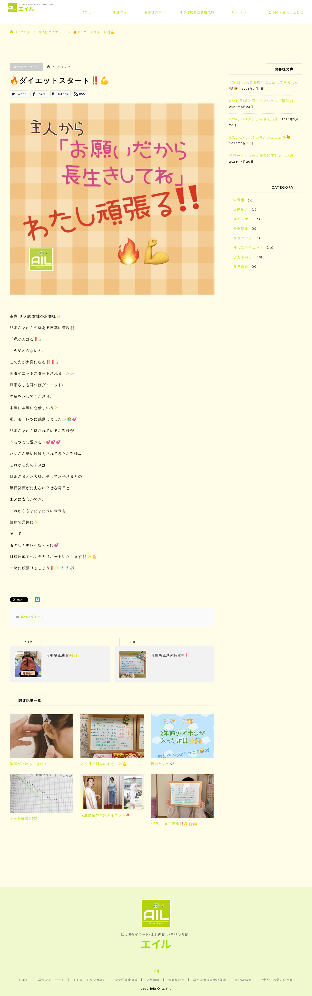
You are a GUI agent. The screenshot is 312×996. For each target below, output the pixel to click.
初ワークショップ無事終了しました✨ (261, 155)
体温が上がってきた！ (29, 764)
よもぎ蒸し (242, 257)
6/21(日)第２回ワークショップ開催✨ (261, 101)
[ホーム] (11, 26)
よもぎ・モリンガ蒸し (89, 979)
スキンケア (242, 219)
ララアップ (242, 238)
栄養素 (239, 200)
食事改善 (240, 266)
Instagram (241, 12)
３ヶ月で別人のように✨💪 (103, 764)
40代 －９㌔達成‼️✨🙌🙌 (174, 823)
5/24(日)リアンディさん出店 (253, 119)
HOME (24, 979)
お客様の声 (153, 12)
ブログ (25, 32)
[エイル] (156, 950)
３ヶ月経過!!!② (23, 818)
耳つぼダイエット (26, 67)
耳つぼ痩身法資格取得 (197, 12)
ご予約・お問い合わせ (285, 12)
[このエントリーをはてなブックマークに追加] (37, 600)
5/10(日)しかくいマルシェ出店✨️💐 (260, 137)
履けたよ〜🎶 (162, 764)
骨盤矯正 (240, 228)
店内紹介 (240, 209)
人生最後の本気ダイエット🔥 (105, 815)
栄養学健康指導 (126, 979)
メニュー (88, 12)
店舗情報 (120, 12)
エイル (167, 988)
